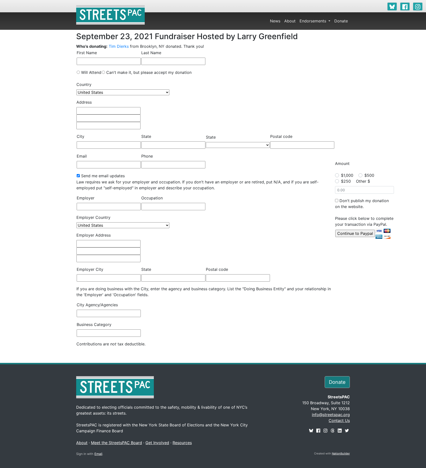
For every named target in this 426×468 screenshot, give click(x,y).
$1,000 (347, 175)
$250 (346, 181)
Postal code (281, 136)
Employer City (90, 269)
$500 (369, 175)
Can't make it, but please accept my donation (149, 72)
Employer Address (93, 235)
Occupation (152, 197)
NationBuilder (341, 453)
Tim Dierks (119, 46)
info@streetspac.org (331, 414)
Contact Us (339, 420)
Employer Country (93, 217)
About (290, 20)
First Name (87, 52)
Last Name (151, 52)
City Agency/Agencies (97, 304)
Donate (341, 20)
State (146, 136)
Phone (147, 156)
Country (83, 84)
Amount (342, 163)
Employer (85, 197)
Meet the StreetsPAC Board (116, 442)
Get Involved (157, 442)
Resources (182, 442)
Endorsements (313, 20)
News (275, 20)
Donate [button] (337, 382)
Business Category (94, 324)
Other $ (363, 181)
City (80, 136)
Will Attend (91, 72)
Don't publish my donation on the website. (362, 203)
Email (82, 156)
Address (84, 102)
